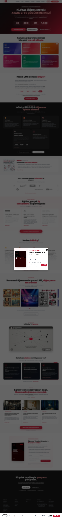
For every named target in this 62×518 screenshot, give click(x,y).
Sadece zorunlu (44, 515)
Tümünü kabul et (56, 515)
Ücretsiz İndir (44, 264)
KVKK (14, 516)
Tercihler (50, 515)
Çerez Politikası (10, 516)
